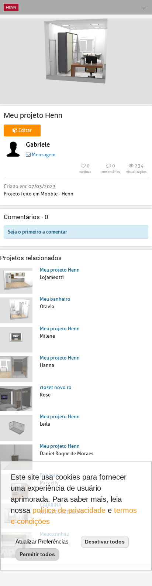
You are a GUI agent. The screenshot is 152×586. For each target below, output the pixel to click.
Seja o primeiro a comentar (37, 232)
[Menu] (143, 7)
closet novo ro (56, 387)
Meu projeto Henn (60, 270)
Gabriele (38, 145)
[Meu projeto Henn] (16, 280)
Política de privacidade (69, 510)
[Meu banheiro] (16, 310)
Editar (24, 130)
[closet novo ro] (16, 398)
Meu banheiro (55, 299)
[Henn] (11, 7)
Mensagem (43, 154)
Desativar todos (105, 542)
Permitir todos (37, 554)
